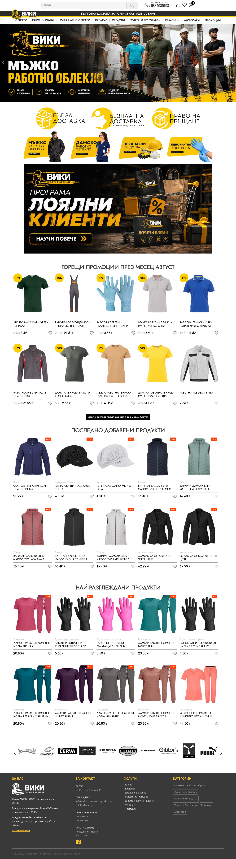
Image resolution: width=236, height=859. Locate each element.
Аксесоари (192, 20)
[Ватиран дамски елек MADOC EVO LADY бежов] (115, 527)
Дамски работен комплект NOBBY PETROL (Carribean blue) (32, 716)
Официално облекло (75, 20)
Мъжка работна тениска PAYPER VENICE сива (155, 324)
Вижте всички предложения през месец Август (118, 416)
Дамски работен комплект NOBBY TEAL (157, 644)
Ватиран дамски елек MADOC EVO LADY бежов (112, 557)
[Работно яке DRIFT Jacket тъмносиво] (32, 364)
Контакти (130, 804)
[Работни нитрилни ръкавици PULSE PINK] (115, 614)
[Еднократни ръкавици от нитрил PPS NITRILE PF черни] (199, 614)
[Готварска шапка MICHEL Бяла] (115, 457)
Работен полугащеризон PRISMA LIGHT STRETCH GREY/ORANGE (72, 326)
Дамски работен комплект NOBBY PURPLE (74, 714)
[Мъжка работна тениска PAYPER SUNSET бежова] (115, 364)
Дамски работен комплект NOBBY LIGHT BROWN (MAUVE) (157, 716)
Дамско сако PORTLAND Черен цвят (154, 557)
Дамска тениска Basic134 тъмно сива (72, 394)
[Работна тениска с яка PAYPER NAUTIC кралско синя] (199, 293)
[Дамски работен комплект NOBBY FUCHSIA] (32, 614)
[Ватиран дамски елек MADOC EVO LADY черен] (74, 527)
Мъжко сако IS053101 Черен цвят (198, 557)
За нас (128, 784)
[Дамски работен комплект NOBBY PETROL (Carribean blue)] (32, 684)
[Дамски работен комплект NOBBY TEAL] (157, 614)
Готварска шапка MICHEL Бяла (113, 487)
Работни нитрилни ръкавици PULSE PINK (110, 644)
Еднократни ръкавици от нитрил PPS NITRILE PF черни (198, 646)
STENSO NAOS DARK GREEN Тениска (30, 324)
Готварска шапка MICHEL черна (72, 487)
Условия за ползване (136, 796)
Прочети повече (21, 830)
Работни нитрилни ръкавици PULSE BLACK (70, 644)
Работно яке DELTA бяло (196, 392)
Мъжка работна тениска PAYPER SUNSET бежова (113, 394)
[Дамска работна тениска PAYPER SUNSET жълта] (157, 364)
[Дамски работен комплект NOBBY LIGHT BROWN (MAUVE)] (157, 684)
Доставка (130, 788)
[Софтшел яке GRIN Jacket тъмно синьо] (32, 457)
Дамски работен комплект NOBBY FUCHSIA (32, 644)
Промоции (213, 20)
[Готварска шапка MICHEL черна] (74, 457)
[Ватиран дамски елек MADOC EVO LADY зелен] (199, 457)
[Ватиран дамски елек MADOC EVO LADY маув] (32, 527)
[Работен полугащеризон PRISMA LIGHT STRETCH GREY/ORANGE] (74, 293)
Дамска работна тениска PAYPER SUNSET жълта (156, 394)
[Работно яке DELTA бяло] (199, 364)
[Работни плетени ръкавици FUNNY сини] (115, 293)
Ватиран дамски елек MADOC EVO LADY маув (28, 557)
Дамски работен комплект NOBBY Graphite (115, 714)
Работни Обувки (43, 20)
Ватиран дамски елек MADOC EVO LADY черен (71, 557)
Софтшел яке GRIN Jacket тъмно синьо (30, 487)
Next (233, 62)
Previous (3, 62)
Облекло (21, 20)
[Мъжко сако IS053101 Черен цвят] (199, 527)
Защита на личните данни (139, 800)
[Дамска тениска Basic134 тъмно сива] (74, 364)
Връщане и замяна (135, 792)
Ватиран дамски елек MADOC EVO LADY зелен (195, 487)
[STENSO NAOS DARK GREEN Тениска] (32, 293)
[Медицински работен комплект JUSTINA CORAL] (199, 684)
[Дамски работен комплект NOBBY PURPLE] (74, 684)
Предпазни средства (110, 20)
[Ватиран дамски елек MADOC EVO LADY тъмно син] (157, 457)
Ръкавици (172, 20)
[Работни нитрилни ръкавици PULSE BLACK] (74, 614)
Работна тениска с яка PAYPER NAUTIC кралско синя (196, 326)
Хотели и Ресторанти (145, 20)
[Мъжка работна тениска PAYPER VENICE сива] (157, 293)
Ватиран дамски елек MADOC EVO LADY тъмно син (154, 489)
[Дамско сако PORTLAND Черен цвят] (157, 527)
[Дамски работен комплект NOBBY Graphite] (115, 684)
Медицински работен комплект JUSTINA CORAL (196, 714)
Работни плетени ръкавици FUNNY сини (112, 324)
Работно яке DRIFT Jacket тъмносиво (30, 394)
